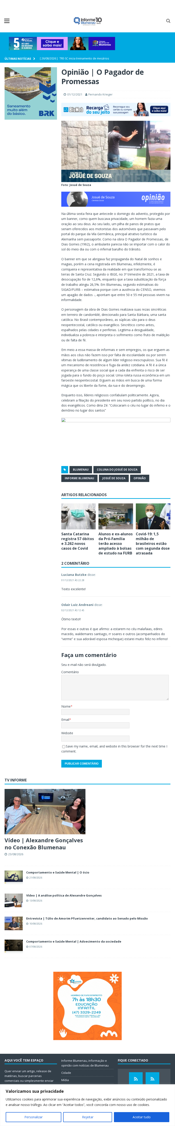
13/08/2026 (35, 900)
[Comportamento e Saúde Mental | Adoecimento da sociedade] (14, 946)
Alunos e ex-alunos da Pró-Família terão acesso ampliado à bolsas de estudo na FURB (115, 543)
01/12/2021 (74, 94)
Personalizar (33, 1117)
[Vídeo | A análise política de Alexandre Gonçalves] (14, 900)
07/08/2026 (35, 946)
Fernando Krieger (100, 94)
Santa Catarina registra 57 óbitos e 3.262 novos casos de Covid (77, 541)
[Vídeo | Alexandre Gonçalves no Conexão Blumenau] (45, 811)
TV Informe (16, 780)
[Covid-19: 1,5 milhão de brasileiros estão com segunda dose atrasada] (153, 516)
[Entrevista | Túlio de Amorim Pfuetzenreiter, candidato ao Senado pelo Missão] (14, 923)
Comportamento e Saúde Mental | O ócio (57, 872)
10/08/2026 (35, 923)
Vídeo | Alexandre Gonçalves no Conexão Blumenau (44, 843)
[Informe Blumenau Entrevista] (152, 1079)
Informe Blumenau (79, 478)
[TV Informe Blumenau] (136, 1079)
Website (67, 733)
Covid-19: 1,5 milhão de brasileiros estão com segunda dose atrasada (153, 543)
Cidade (66, 1073)
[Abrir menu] (6, 20)
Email (65, 719)
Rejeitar (87, 1117)
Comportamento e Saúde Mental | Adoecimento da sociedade (73, 941)
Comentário (70, 672)
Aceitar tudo (142, 1117)
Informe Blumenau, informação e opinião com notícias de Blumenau (85, 1063)
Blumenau (81, 470)
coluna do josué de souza (117, 470)
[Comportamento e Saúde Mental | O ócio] (14, 877)
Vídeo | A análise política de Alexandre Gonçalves (64, 895)
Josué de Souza (113, 478)
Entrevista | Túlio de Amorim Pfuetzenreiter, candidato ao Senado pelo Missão (87, 918)
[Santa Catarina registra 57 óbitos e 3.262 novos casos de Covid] (78, 516)
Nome (66, 706)
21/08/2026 (35, 877)
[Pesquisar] (168, 20)
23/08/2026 (15, 854)
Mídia (65, 1080)
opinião (140, 478)
